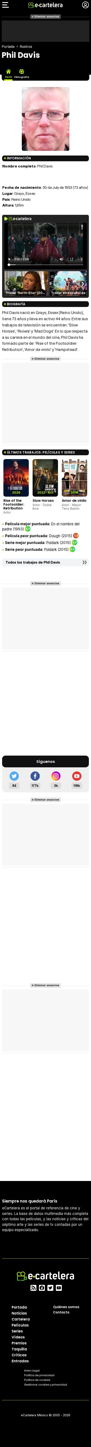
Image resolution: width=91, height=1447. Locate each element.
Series (17, 1331)
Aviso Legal (32, 1370)
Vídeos (18, 1337)
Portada (8, 46)
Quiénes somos (66, 1307)
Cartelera (21, 1319)
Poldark (52, 543)
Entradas (20, 1361)
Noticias (19, 1313)
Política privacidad (39, 1375)
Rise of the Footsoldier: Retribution (13, 504)
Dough (54, 536)
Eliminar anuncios (46, 16)
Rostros (26, 46)
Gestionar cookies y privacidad (45, 1385)
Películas (20, 1325)
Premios (19, 1343)
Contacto (61, 1312)
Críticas (19, 1355)
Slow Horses (43, 500)
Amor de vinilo (74, 500)
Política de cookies (37, 1380)
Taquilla (19, 1349)
